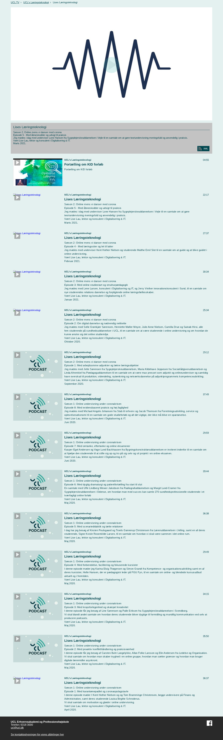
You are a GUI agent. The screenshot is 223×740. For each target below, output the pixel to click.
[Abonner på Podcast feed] (200, 148)
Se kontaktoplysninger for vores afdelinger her (37, 734)
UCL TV (15, 2)
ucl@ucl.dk (17, 727)
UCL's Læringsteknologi (36, 2)
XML (205, 148)
